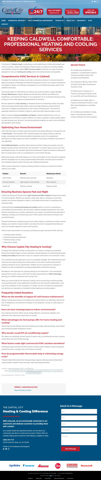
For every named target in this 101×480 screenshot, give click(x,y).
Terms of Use (70, 478)
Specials (90, 11)
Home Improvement (13, 368)
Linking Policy (39, 478)
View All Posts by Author (22, 390)
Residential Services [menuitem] (16, 20)
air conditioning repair (17, 370)
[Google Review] (92, 2)
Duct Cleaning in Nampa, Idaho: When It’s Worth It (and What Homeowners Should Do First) (84, 84)
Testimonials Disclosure (59, 478)
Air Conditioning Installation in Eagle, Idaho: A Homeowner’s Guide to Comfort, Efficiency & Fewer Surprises (84, 114)
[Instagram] (97, 2)
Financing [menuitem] (81, 20)
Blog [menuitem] (90, 20)
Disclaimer (30, 478)
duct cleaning (57, 370)
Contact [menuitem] (4, 24)
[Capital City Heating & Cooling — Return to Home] (12, 10)
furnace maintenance (33, 373)
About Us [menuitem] (70, 20)
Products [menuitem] (59, 20)
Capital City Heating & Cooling (44, 473)
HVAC (22, 368)
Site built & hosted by (50, 475)
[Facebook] (95, 2)
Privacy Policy (48, 478)
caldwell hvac (31, 370)
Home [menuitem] (3, 20)
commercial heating (44, 370)
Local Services (28, 368)
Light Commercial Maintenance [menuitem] (40, 20)
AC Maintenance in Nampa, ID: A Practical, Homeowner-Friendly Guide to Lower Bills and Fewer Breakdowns (84, 93)
